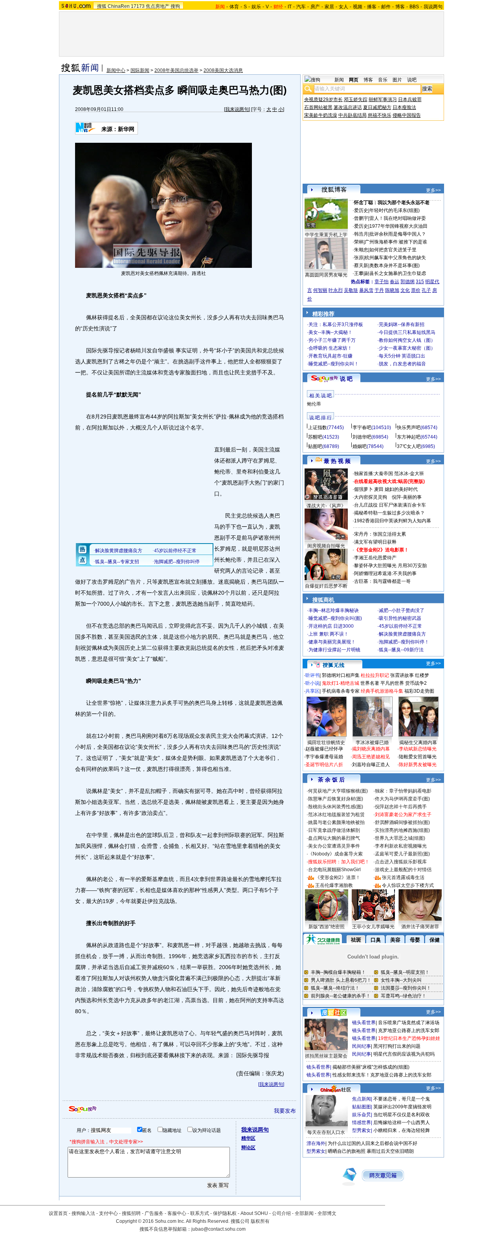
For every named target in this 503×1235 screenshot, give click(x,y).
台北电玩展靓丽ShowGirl (334, 869)
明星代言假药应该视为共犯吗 (404, 1054)
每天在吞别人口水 (326, 1132)
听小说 (312, 683)
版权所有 (260, 1221)
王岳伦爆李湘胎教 (334, 885)
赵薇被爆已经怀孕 (324, 749)
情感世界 (361, 1122)
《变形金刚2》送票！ (337, 877)
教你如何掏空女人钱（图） (407, 340)
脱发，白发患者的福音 (402, 364)
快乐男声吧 (408, 427)
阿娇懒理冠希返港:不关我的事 (385, 573)
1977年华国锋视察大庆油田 (398, 226)
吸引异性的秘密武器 (400, 618)
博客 (400, 6)
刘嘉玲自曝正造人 (371, 764)
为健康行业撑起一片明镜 (334, 650)
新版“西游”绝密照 (326, 926)
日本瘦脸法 (404, 107)
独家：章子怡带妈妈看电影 (403, 791)
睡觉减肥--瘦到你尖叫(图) (335, 618)
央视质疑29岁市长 (323, 99)
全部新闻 (304, 1213)
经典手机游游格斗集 (382, 691)
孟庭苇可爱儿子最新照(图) (402, 854)
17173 (138, 6)
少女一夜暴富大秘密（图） (407, 348)
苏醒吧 (315, 437)
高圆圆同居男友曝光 (326, 275)
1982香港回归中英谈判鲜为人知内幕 (392, 520)
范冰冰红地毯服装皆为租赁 (336, 814)
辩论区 (248, 1147)
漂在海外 (316, 1143)
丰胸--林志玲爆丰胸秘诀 (333, 610)
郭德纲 (407, 281)
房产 (315, 6)
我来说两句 (237, 109)
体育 (234, 6)
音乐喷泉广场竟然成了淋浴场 (408, 1022)
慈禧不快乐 (379, 115)
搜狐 (101, 6)
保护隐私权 (225, 1213)
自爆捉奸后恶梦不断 (326, 586)
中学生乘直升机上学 (326, 235)
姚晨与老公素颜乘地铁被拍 (336, 822)
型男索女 (361, 1130)
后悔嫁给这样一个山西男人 (401, 1122)
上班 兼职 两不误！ (328, 634)
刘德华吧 (361, 437)
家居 (329, 6)
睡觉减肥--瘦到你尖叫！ (333, 364)
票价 (415, 290)
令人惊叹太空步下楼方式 (408, 885)
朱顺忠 (361, 250)
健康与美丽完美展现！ (332, 642)
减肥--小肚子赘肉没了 (401, 610)
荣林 (358, 242)
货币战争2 (416, 683)
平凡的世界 (392, 683)
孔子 (426, 290)
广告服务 (154, 1213)
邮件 (386, 6)
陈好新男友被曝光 (418, 764)
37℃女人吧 (409, 446)
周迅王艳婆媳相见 (371, 756)
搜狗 (175, 6)
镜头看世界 (364, 1022)
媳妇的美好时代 (401, 489)
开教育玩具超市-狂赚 (330, 356)
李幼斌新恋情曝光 (418, 749)
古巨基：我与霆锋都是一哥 (382, 581)
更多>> (433, 190)
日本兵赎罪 (410, 99)
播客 (371, 6)
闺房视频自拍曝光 (326, 546)
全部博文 (327, 1213)
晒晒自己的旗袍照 (346, 1151)
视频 (357, 6)
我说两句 (433, 6)
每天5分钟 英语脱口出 (402, 356)
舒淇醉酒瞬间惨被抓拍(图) (402, 822)
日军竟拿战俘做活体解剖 (334, 830)
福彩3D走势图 (419, 691)
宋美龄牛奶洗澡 (320, 115)
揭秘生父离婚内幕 (418, 742)
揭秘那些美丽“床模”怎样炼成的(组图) (370, 1067)
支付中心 (108, 1213)
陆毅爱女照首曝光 (418, 756)
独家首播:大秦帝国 (373, 473)
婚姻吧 (359, 446)
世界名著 (369, 683)
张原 (358, 257)
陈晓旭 (392, 290)
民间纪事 (361, 1046)
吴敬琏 (351, 290)
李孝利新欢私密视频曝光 (401, 846)
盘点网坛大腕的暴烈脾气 (334, 838)
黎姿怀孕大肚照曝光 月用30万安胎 (390, 565)
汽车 (301, 6)
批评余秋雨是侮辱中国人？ (397, 234)
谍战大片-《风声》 (326, 506)
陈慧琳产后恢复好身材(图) (335, 799)
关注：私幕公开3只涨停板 (335, 324)
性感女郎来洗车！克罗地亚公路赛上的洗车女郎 (381, 1075)
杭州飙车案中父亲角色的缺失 (395, 257)
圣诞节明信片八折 (324, 764)
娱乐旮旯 (361, 1114)
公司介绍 (281, 1213)
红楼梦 (422, 675)
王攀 (358, 273)
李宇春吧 (361, 427)
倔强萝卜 (363, 489)
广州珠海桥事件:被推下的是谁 (396, 242)
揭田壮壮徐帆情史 (326, 742)
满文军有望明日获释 (375, 542)
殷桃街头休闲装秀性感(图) (335, 806)
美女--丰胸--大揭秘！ (330, 332)
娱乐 (256, 6)
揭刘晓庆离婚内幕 (371, 749)
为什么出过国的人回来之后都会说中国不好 (372, 1143)
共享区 (312, 691)
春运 (394, 281)
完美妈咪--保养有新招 (401, 324)
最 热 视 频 (337, 461)
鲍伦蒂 (314, 404)
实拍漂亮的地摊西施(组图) (402, 830)
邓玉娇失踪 (355, 99)
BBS (414, 6)
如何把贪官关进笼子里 (393, 250)
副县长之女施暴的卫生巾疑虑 (395, 273)
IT (290, 6)
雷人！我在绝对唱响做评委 (397, 218)
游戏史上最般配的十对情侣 (403, 869)
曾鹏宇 (361, 218)
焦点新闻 (361, 1099)
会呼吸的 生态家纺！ (330, 348)
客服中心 (176, 1213)
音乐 (382, 80)
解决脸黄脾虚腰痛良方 (402, 634)
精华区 (248, 1138)
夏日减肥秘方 (377, 107)
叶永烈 (336, 290)
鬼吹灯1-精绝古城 (340, 683)
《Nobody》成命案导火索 (335, 854)
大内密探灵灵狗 (370, 497)
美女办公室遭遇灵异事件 (334, 846)
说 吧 (346, 379)
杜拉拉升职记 (375, 675)
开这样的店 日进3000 (331, 626)
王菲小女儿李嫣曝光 (373, 926)
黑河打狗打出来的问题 (396, 1046)
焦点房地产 (157, 6)
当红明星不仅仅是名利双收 (401, 1114)
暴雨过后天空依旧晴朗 (390, 1151)
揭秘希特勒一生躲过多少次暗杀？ (389, 513)
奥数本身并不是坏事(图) (394, 265)
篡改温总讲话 (348, 107)
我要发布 (285, 1111)
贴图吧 (315, 446)
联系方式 (199, 1213)
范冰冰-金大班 (409, 473)
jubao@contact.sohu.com (218, 1229)
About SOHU (254, 1213)
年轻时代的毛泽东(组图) (394, 210)
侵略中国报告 (407, 115)
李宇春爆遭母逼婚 (324, 756)
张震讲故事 (402, 675)
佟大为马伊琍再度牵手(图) (402, 799)
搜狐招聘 (131, 1213)
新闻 (339, 80)
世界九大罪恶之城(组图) (400, 838)
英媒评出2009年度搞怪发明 (402, 1107)
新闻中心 (115, 70)
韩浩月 (361, 234)
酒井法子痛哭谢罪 (420, 926)
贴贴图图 (361, 1107)
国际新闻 (139, 70)
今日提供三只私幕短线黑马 (407, 332)
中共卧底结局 (352, 115)
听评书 (312, 675)
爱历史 (361, 210)
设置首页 (58, 1213)
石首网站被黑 (318, 107)
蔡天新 (361, 265)
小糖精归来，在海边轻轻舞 (401, 1130)
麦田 (379, 489)
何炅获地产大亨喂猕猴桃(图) (338, 791)
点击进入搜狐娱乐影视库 (401, 861)
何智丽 (320, 290)
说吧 (412, 80)
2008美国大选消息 (223, 70)
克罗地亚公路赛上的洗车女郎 (408, 1030)
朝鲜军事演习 (383, 99)
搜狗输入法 (83, 1213)
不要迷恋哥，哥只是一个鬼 (401, 1099)
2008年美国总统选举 (176, 70)
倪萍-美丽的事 (407, 497)
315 (420, 281)
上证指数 (317, 427)
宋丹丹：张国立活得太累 (380, 534)
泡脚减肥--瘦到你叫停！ (404, 642)
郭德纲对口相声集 (341, 675)
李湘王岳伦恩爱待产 (375, 557)
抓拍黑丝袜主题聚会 (326, 1056)
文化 (405, 290)
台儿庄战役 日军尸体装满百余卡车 (390, 505)
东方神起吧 (408, 437)
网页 (353, 80)
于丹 (379, 290)
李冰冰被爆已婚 (372, 742)
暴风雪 (366, 290)
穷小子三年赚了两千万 (332, 340)
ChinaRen (119, 6)
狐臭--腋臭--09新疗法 (401, 650)
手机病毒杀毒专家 (341, 691)
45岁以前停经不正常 (400, 626)
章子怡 (381, 281)
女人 (343, 6)
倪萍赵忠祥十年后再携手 (401, 806)
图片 (397, 80)
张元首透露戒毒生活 (403, 877)
